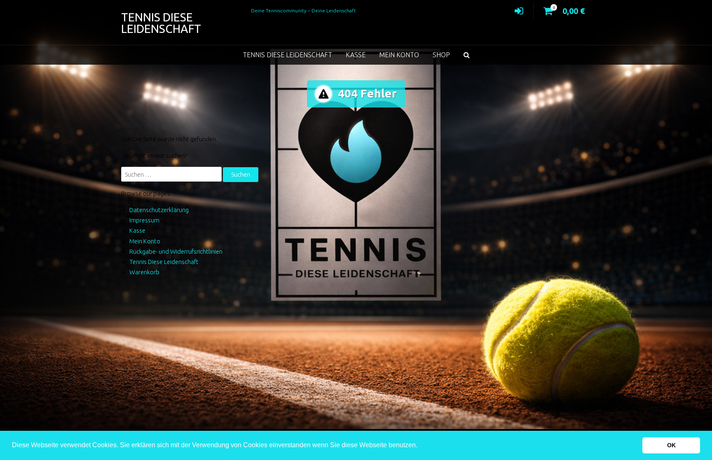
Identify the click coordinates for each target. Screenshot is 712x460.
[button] (420, 446)
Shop (441, 54)
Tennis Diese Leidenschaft (161, 23)
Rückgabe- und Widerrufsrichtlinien (175, 251)
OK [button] (671, 445)
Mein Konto (399, 54)
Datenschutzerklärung (159, 209)
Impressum (144, 220)
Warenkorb (144, 272)
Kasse (355, 54)
